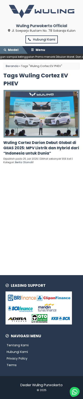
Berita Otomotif (24, 162)
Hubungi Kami (43, 39)
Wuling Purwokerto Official (41, 25)
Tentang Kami (18, 345)
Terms (12, 365)
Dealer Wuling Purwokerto (41, 385)
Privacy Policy (17, 358)
